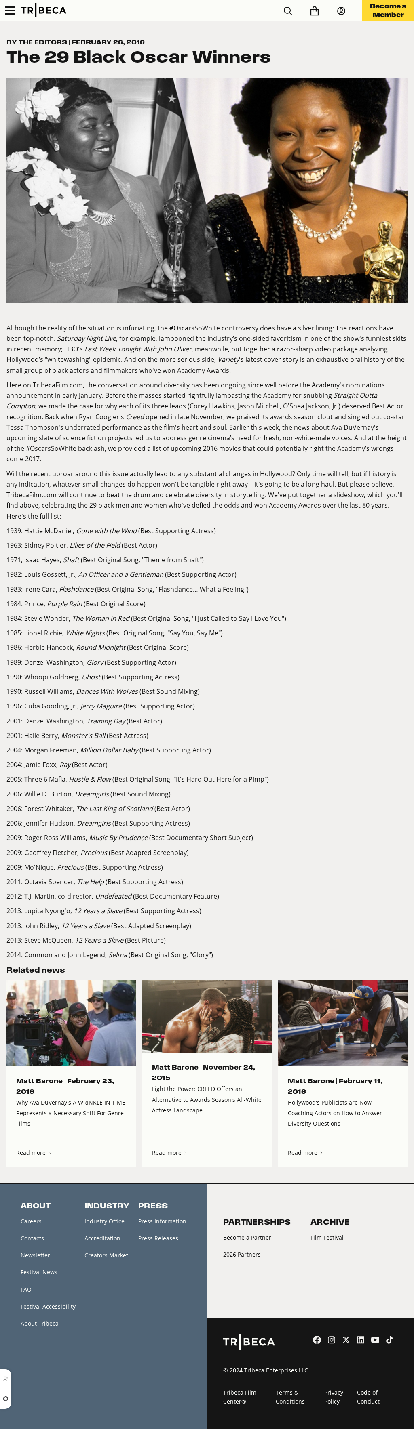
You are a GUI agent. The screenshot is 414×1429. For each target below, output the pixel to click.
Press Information (162, 1221)
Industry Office (104, 1221)
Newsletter (35, 1255)
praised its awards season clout (285, 416)
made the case (71, 405)
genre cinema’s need (219, 437)
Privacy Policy (333, 1397)
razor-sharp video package (317, 349)
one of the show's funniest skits (358, 338)
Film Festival (327, 1237)
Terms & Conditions (290, 1397)
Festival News (39, 1272)
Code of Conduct (368, 1397)
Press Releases (158, 1238)
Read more (31, 1152)
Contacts (32, 1238)
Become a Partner (247, 1237)
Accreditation (102, 1238)
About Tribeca (40, 1323)
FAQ (26, 1289)
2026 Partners (242, 1254)
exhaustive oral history (350, 359)
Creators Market (106, 1255)
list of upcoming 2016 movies (196, 448)
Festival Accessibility (48, 1306)
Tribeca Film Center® (239, 1397)
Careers (31, 1221)
